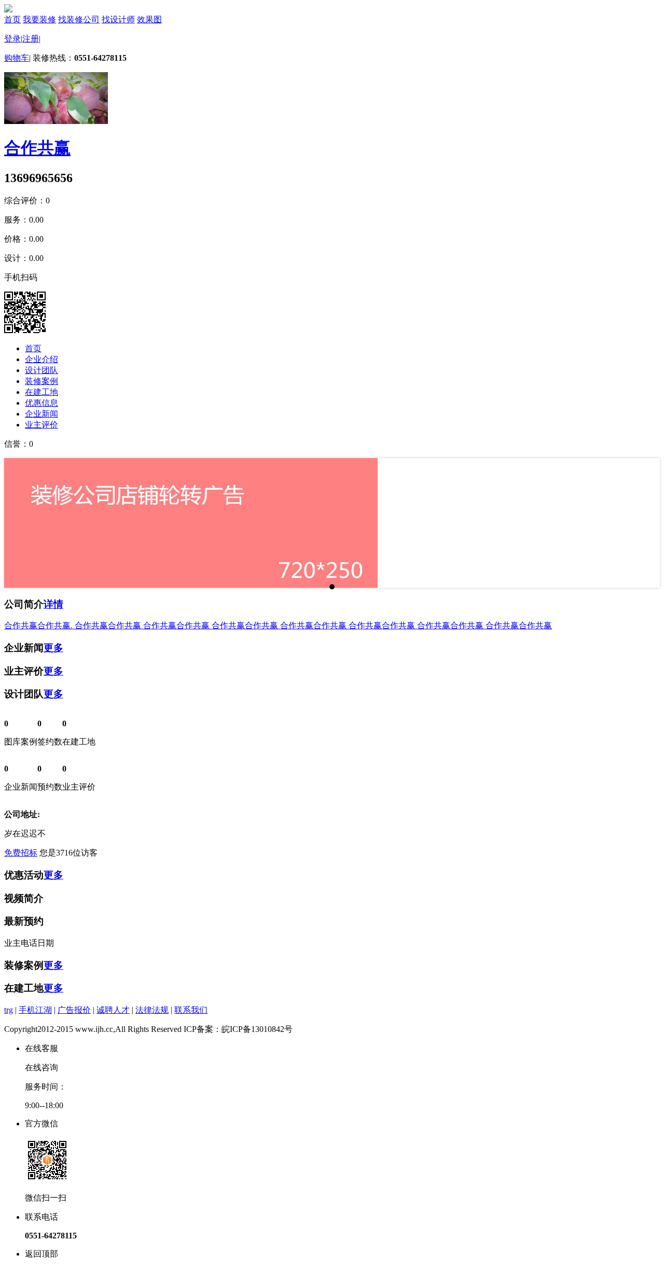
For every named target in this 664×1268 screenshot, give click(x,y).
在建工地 (41, 392)
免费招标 (20, 852)
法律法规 (152, 1009)
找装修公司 (79, 19)
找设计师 (118, 19)
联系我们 (191, 1009)
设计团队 (41, 370)
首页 (12, 19)
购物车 (16, 57)
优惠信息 (41, 402)
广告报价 (74, 1009)
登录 (12, 38)
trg (8, 1009)
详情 (53, 604)
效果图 (149, 19)
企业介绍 (41, 359)
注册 (30, 38)
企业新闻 (41, 413)
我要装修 (39, 19)
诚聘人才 (113, 1009)
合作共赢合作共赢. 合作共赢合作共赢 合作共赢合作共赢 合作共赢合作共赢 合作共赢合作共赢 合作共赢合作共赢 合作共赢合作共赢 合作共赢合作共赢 (278, 625)
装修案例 (41, 381)
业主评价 (41, 424)
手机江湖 (35, 1009)
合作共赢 (37, 148)
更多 (53, 647)
